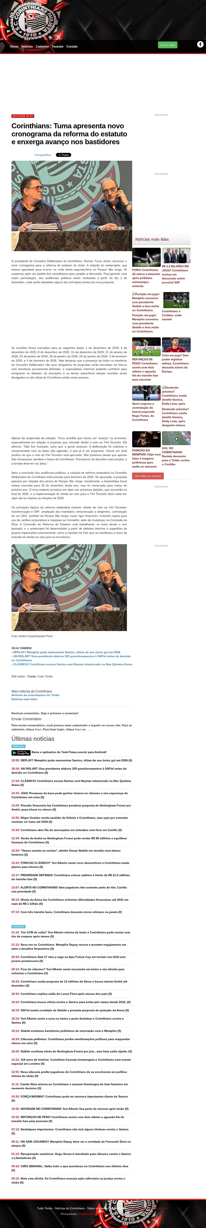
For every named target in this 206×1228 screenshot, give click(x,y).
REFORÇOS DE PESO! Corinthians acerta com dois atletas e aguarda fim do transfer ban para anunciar (145, 369)
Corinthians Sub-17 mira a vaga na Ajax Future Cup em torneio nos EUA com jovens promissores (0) (68, 959)
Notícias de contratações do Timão (35, 695)
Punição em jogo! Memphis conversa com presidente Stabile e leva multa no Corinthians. (145, 323)
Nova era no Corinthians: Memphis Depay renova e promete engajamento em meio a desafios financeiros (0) (68, 946)
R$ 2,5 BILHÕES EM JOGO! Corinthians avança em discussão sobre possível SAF (175, 274)
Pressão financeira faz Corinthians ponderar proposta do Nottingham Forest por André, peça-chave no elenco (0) (71, 807)
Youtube (57, 46)
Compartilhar (43, 154)
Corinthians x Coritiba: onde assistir (172, 315)
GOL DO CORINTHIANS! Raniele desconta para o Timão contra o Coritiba (176, 456)
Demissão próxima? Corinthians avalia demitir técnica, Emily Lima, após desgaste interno (175, 417)
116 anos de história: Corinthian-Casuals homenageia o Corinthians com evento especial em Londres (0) (71, 1061)
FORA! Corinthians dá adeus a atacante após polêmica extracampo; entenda (146, 278)
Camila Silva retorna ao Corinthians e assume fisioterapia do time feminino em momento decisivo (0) (69, 1086)
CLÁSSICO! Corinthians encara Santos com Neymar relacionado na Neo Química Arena (72, 664)
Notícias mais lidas (24, 699)
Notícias (27, 46)
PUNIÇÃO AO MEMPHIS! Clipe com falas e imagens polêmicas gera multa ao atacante (146, 458)
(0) (71, 760)
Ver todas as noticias (148, 476)
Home (14, 46)
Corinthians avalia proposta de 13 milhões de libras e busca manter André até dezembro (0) (69, 983)
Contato (72, 46)
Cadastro (42, 46)
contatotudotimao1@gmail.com (149, 1208)
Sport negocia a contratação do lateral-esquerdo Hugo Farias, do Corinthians (143, 411)
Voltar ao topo (104, 1222)
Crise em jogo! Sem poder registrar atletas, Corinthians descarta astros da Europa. (175, 363)
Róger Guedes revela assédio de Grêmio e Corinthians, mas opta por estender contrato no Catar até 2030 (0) (69, 819)
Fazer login (168, 45)
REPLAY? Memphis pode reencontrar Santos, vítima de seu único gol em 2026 (66, 652)
